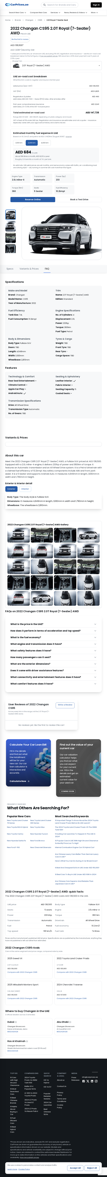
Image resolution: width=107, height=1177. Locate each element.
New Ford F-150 (13, 847)
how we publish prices (49, 56)
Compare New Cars (38, 12)
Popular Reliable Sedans (47, 1096)
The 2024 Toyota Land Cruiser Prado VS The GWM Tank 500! (76, 828)
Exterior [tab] (11, 488)
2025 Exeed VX (14, 958)
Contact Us (61, 1086)
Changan (29, 20)
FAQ (47, 268)
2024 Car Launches (48, 1103)
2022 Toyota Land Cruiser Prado (73, 958)
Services (54, 12)
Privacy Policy (60, 1093)
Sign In (96, 5)
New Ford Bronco (37, 840)
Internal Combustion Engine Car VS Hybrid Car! (74, 847)
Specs (10, 268)
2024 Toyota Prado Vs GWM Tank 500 (31, 1080)
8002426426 (12, 1031)
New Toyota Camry (15, 834)
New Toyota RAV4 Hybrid (17, 827)
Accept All (75, 1167)
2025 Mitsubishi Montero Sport (22, 984)
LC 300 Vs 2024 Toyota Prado (31, 1094)
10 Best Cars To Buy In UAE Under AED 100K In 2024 (75, 874)
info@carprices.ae (90, 1077)
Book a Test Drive (79, 199)
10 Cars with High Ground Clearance (14, 1081)
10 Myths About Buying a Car (13, 1110)
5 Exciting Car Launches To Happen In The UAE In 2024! (75, 835)
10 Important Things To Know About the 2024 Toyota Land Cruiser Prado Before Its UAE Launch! (76, 821)
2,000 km (31, 143)
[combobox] (56, 65)
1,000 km (18, 143)
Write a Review (65, 704)
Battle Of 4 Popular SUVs (30, 1087)
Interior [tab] (25, 488)
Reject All (92, 1167)
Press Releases (75, 1078)
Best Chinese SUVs (47, 1112)
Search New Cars (16, 12)
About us (60, 1080)
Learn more (12, 1169)
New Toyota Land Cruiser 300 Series (40, 821)
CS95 (40, 20)
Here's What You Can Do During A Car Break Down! (76, 861)
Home (7, 20)
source (69, 136)
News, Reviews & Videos (74, 12)
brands (18, 20)
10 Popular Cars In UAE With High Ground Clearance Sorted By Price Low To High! (76, 841)
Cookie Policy (60, 1106)
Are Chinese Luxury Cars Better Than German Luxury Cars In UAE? (76, 855)
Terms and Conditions (61, 1100)
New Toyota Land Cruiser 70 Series (17, 821)
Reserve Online (33, 199)
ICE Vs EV (47, 1087)
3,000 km (45, 143)
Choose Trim (17, 61)
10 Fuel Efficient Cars (13, 1120)
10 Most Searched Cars (14, 1091)
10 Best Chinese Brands (13, 1100)
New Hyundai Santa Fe (16, 840)
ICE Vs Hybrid (46, 1081)
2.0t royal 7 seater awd (57, 20)
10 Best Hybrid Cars (13, 1129)
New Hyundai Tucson (39, 834)
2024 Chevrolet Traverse (69, 984)
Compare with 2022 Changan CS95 (22, 972)
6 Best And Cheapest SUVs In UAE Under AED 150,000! (77, 867)
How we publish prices (29, 1157)
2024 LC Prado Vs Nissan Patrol (31, 1109)
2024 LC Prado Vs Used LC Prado (31, 1102)
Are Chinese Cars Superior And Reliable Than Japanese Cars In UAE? (74, 882)
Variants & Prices (29, 268)
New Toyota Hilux (37, 827)
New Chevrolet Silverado (40, 847)
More (93, 12)
